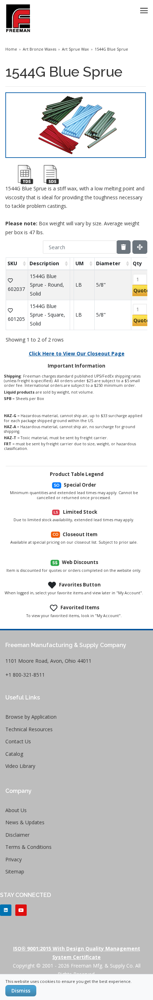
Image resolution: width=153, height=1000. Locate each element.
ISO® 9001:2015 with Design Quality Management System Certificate (76, 952)
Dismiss (20, 990)
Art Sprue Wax (75, 49)
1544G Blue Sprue (111, 49)
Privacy (13, 859)
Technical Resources (29, 729)
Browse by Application (31, 716)
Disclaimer (17, 834)
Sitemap (14, 871)
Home (11, 49)
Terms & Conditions (28, 846)
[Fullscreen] (139, 247)
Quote (141, 290)
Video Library (20, 766)
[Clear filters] (123, 247)
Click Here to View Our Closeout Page (77, 353)
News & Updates (24, 822)
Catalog (14, 753)
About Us (16, 810)
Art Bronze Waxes (39, 49)
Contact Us (18, 741)
